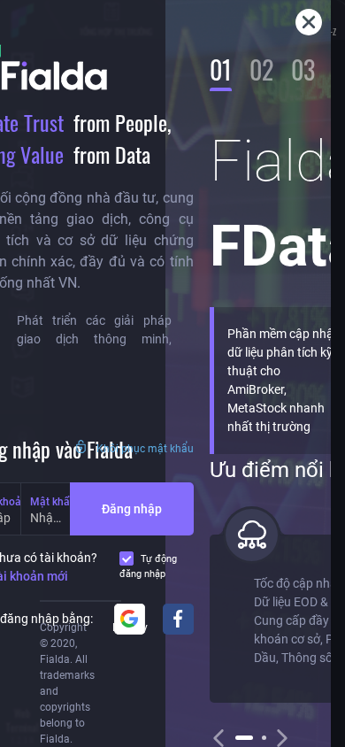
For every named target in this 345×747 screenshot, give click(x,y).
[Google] (129, 619)
